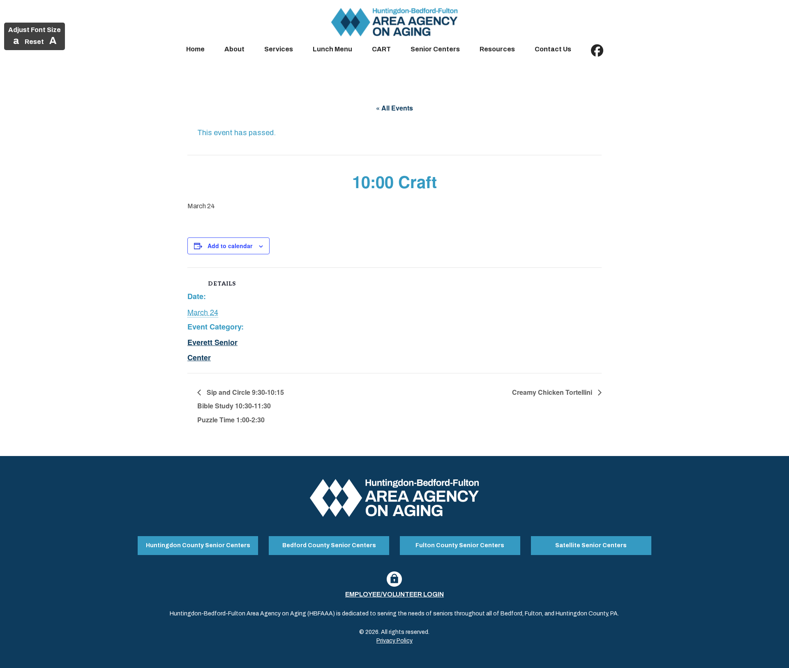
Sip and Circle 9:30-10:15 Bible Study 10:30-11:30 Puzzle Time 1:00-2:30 (240, 406)
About (234, 49)
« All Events (394, 108)
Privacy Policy (394, 641)
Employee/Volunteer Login (394, 594)
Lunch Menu (332, 49)
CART (381, 49)
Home (195, 49)
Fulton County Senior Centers (459, 545)
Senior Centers (435, 49)
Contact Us (553, 49)
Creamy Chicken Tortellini (553, 392)
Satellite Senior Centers (591, 545)
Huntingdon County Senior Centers (198, 545)
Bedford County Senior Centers (329, 545)
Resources (497, 49)
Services (278, 49)
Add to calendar (230, 246)
